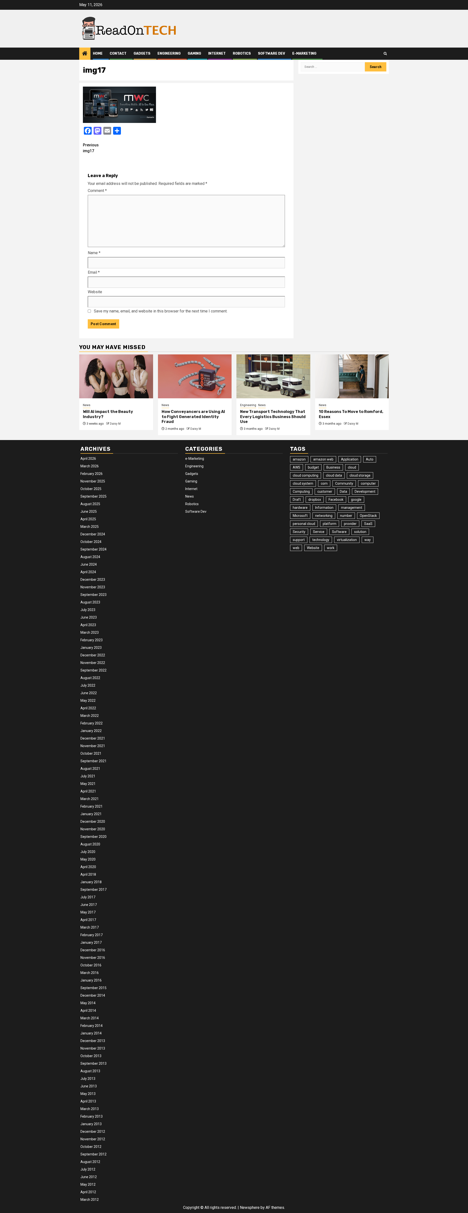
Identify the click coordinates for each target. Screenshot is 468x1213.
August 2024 (90, 557)
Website (95, 292)
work (330, 548)
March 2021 (89, 799)
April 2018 (88, 874)
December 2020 (92, 821)
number (346, 516)
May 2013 (88, 1094)
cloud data (334, 475)
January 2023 (91, 648)
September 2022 (93, 670)
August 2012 (90, 1162)
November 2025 (92, 481)
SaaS (368, 524)
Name (94, 253)
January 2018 (91, 882)
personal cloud (304, 524)
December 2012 (92, 1131)
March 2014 (89, 1018)
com (324, 483)
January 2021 (91, 814)
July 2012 (87, 1169)
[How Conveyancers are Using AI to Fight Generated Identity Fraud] (195, 376)
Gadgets (142, 53)
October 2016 (90, 965)
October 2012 (90, 1147)
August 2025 (90, 504)
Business (333, 467)
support (299, 540)
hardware (300, 508)
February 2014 (91, 1026)
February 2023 (91, 640)
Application (349, 459)
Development (365, 491)
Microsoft (300, 516)
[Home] (85, 53)
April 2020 (88, 867)
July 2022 (87, 685)
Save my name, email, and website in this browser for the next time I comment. (160, 311)
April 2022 (88, 708)
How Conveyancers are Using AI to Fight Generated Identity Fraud (193, 416)
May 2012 (88, 1184)
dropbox (314, 499)
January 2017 (91, 942)
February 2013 (91, 1116)
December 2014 (92, 995)
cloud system (303, 483)
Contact (118, 53)
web (296, 548)
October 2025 (90, 489)
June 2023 (88, 617)
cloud (352, 467)
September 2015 (93, 988)
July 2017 (87, 897)
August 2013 (90, 1071)
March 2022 (89, 716)
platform (329, 524)
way (367, 540)
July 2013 (87, 1079)
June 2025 (88, 511)
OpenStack (368, 516)
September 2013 (93, 1063)
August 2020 (90, 844)
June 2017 (88, 905)
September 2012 (93, 1154)
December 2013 (92, 1041)
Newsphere (250, 1207)
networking (323, 516)
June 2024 (88, 564)
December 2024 (92, 534)
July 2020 (87, 852)
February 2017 (91, 935)
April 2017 (88, 920)
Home (98, 53)
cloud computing (305, 475)
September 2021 (93, 761)
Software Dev (271, 53)
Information (324, 508)
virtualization (347, 540)
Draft (297, 499)
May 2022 (88, 700)
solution (360, 532)
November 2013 (92, 1048)
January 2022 (91, 731)
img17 (91, 148)
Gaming (194, 53)
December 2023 (92, 579)
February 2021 (91, 806)
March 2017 (89, 927)
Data (343, 491)
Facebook (336, 499)
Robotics (242, 53)
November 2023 (92, 587)
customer (324, 491)
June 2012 (88, 1177)
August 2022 (90, 678)
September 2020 (93, 837)
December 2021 (92, 738)
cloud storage (360, 475)
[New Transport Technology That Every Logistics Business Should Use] (273, 376)
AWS (296, 467)
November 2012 (92, 1139)
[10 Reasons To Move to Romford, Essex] (352, 376)
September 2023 (93, 595)
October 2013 (90, 1056)
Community (344, 483)
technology (320, 540)
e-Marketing (304, 53)
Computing (301, 491)
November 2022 (92, 663)
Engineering (169, 53)
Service (318, 532)
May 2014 (88, 1003)
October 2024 (90, 542)
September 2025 (93, 496)
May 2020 (88, 859)
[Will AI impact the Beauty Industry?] (116, 376)
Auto (369, 459)
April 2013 (88, 1101)
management (351, 508)
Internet (217, 53)
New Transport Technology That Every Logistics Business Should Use (273, 416)
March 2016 (89, 973)
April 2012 (88, 1192)
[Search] (385, 53)
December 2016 (92, 950)
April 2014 (88, 1011)
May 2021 (88, 784)
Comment (97, 190)
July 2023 (87, 610)
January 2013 (91, 1124)
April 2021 (88, 791)
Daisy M (115, 423)
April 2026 (88, 459)
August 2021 (90, 769)
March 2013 (89, 1109)
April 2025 (88, 519)
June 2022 (88, 693)
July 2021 (87, 776)
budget (313, 467)
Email (94, 272)
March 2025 (89, 527)
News (86, 405)
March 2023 (89, 632)
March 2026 (89, 466)
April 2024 (88, 572)
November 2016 (92, 958)
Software (339, 532)
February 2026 (91, 474)
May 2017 (88, 912)
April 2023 (88, 625)
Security (299, 532)
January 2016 (91, 980)
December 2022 (92, 655)
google (356, 499)
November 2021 (92, 746)
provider (350, 524)
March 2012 (89, 1200)
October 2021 (90, 753)
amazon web (323, 459)
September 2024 (93, 549)
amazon (299, 459)
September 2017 (93, 890)
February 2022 (91, 723)
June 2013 (88, 1086)
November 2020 (92, 829)
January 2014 (91, 1033)
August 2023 (90, 602)
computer (368, 483)
